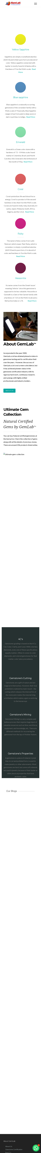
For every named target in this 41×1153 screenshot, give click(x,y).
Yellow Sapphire (20, 49)
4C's (20, 639)
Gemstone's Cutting (20, 678)
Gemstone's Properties (20, 753)
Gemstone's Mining (20, 714)
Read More (30, 117)
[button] (36, 1148)
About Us (8, 1146)
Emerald (20, 142)
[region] (20, 19)
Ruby (20, 233)
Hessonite (20, 278)
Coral (20, 189)
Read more (12, 835)
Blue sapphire (20, 97)
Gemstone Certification (13, 1149)
